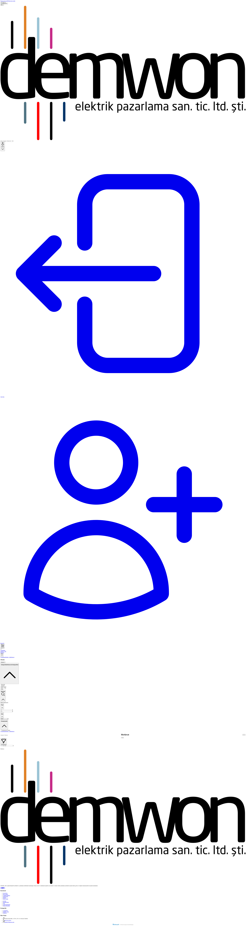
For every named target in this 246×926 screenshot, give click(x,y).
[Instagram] (1, 888)
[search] (12, 141)
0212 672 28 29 (8, 920)
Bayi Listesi (5, 894)
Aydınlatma (3, 650)
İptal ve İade (5, 898)
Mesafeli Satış (6, 902)
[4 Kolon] (243, 734)
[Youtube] (2, 888)
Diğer (2, 653)
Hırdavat (2, 652)
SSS (4, 903)
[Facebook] (3, 888)
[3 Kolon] (242, 734)
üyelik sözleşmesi (6, 904)
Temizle (2, 662)
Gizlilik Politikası (6, 895)
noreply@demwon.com (9, 922)
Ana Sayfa (5, 893)
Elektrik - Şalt (3, 651)
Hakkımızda (5, 896)
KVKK (4, 901)
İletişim (4, 897)
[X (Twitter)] (4, 888)
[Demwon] (123, 73)
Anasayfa (2, 735)
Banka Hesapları (6, 905)
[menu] (1, 649)
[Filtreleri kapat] (4, 662)
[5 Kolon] (244, 734)
